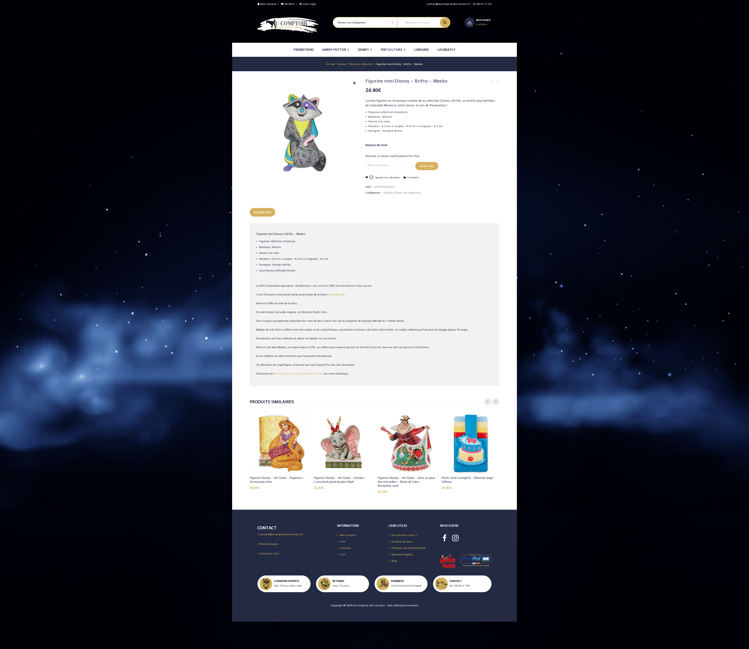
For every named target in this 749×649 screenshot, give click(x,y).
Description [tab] (262, 212)
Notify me (427, 166)
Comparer (413, 177)
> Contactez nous (268, 553)
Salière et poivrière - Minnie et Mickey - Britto (497, 81)
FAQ (342, 541)
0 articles (481, 24)
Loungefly (446, 50)
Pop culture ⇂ (393, 50)
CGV (342, 554)
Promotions (304, 50)
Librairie (421, 50)
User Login (309, 3)
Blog (394, 560)
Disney (342, 64)
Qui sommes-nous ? (404, 535)
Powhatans (336, 294)
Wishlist (289, 3)
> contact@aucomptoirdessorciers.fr (280, 534)
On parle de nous (402, 541)
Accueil (330, 64)
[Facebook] (444, 538)
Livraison (345, 547)
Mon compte (268, 3)
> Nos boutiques (267, 543)
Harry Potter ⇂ (336, 50)
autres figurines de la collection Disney (298, 373)
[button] (354, 83)
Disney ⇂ (365, 50)
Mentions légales (402, 554)
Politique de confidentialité (408, 547)
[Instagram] (455, 538)
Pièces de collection (360, 64)
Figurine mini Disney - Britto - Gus (492, 81)
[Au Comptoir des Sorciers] (288, 25)
